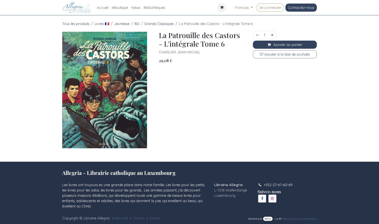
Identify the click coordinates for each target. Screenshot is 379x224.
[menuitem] (102, 7)
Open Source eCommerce (300, 218)
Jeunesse (121, 23)
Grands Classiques (159, 23)
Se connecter (270, 7)
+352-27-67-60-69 (278, 185)
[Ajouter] (272, 35)
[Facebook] (262, 199)
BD (136, 23)
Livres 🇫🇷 (101, 23)
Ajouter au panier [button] (287, 44)
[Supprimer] (257, 35)
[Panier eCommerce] (221, 7)
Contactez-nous (301, 7)
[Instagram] (272, 199)
